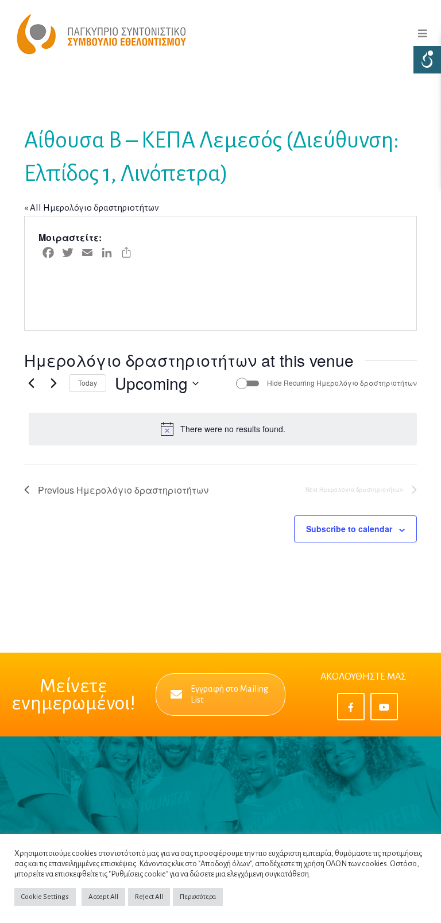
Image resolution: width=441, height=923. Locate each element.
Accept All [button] (103, 897)
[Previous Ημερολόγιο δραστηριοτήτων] (31, 383)
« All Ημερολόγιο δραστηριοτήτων (91, 207)
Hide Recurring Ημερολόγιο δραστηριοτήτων (342, 382)
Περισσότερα (198, 897)
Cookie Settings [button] (45, 897)
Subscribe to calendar (349, 528)
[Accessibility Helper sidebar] (427, 59)
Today (87, 382)
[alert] (223, 429)
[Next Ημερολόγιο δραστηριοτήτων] (53, 383)
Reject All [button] (149, 897)
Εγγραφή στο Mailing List (229, 694)
